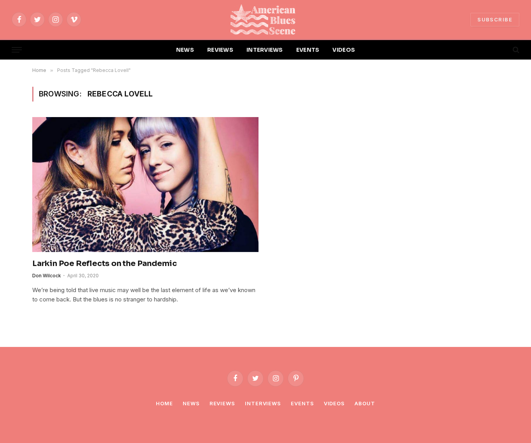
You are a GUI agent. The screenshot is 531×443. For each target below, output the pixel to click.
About (365, 403)
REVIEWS (220, 49)
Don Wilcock (46, 275)
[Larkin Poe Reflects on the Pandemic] (145, 184)
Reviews (222, 403)
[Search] (515, 50)
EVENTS (308, 49)
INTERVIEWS (264, 49)
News (191, 403)
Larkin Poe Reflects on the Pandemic (104, 263)
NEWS (185, 49)
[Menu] (17, 50)
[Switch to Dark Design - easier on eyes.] (503, 49)
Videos (334, 403)
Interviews (263, 403)
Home (164, 403)
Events (302, 403)
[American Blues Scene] (265, 19)
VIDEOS (343, 49)
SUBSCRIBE (494, 19)
